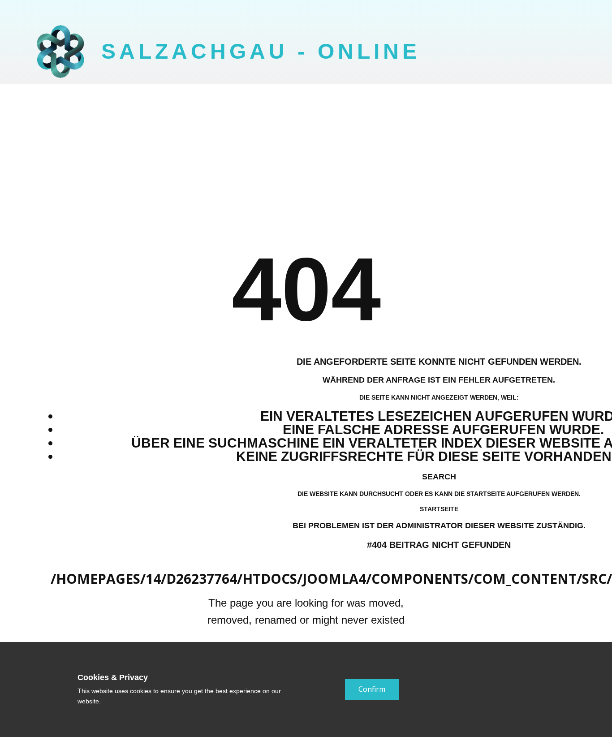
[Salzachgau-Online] (60, 51)
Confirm (371, 689)
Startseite (439, 509)
